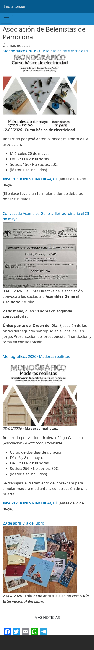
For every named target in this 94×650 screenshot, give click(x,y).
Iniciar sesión (15, 6)
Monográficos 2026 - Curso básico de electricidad (45, 50)
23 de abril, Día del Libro (23, 523)
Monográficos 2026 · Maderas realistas (36, 356)
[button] (47, 617)
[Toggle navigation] (6, 19)
